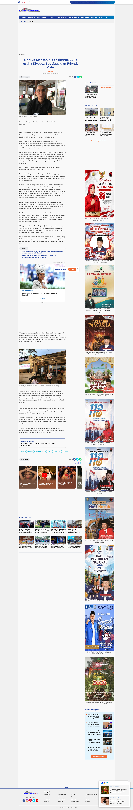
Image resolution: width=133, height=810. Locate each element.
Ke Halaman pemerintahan (98, 141)
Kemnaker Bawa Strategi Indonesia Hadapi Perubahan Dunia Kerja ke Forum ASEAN (94, 724)
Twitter (34, 802)
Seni (106, 17)
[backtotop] (66, 788)
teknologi (87, 801)
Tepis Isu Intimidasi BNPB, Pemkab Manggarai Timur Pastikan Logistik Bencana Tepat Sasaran (94, 749)
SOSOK (50, 451)
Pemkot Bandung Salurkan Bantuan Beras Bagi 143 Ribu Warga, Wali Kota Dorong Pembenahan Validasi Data (94, 716)
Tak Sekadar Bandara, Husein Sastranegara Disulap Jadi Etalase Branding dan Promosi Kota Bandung (94, 732)
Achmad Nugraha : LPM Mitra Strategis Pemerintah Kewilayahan (38, 444)
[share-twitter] (77, 77)
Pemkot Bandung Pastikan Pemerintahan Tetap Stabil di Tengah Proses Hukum (91, 119)
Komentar (25, 77)
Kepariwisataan (62, 17)
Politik (101, 17)
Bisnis (22, 451)
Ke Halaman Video (106, 87)
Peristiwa (94, 17)
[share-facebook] (75, 77)
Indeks (23, 17)
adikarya (46, 801)
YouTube (38, 802)
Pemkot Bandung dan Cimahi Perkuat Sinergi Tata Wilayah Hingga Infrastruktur (106, 134)
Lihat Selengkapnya (98, 756)
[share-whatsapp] (80, 77)
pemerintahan (75, 801)
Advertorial (31, 17)
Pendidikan (85, 17)
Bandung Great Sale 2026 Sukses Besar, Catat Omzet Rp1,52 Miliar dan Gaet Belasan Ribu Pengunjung (94, 740)
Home (23, 2)
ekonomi (30, 451)
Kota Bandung (40, 451)
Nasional (60, 797)
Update (72, 269)
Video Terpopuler (92, 83)
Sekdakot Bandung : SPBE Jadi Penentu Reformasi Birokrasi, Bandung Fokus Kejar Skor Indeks (91, 134)
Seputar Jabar (61, 799)
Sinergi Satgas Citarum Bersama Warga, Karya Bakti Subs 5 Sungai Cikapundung (91, 96)
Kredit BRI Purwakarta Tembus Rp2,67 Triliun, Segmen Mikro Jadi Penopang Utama (93, 2)
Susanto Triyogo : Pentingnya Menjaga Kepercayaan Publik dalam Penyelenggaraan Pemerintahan (106, 119)
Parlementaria (74, 17)
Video (24, 21)
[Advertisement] (66, 37)
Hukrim (51, 17)
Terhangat (58, 451)
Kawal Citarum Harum (91, 794)
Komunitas (47, 797)
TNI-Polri (73, 799)
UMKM (66, 451)
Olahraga (73, 797)
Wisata (87, 799)
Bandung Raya (42, 17)
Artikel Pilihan (91, 106)
